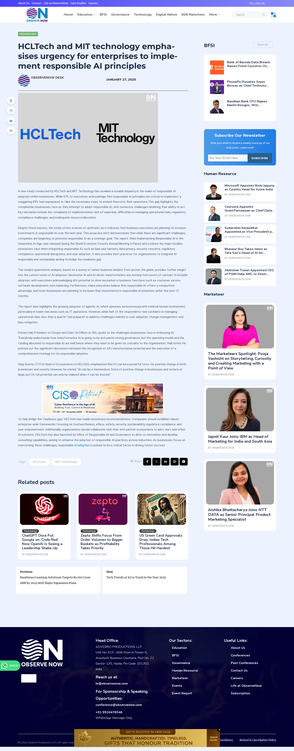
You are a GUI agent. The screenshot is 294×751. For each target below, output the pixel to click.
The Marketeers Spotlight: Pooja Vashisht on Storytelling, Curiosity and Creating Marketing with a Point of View (239, 361)
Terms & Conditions (220, 740)
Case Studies (78, 3)
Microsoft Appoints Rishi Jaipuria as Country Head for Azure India (249, 187)
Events (177, 686)
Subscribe (259, 158)
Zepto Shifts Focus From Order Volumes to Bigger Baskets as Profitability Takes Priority (102, 541)
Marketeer (180, 678)
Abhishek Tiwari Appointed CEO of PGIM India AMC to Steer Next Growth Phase (249, 274)
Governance (120, 14)
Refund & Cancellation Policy (258, 740)
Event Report (182, 693)
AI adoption (82, 445)
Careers (93, 3)
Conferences (240, 655)
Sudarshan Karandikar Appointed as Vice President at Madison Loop (249, 232)
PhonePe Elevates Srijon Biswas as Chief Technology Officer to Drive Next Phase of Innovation (248, 88)
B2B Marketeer (193, 14)
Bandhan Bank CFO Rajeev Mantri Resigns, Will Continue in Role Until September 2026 (247, 107)
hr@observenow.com (112, 683)
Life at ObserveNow (56, 3)
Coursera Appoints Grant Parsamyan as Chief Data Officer (248, 211)
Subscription (240, 693)
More (213, 14)
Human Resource (185, 670)
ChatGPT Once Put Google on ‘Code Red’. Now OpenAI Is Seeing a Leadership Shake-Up (42, 541)
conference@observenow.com (119, 705)
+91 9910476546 (109, 712)
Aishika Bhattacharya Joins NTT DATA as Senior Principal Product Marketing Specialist (239, 514)
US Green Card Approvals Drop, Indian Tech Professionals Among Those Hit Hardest (160, 541)
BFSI (103, 14)
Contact (37, 3)
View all (263, 45)
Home (68, 14)
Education (84, 14)
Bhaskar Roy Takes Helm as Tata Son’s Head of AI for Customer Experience (246, 253)
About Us (24, 3)
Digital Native (166, 14)
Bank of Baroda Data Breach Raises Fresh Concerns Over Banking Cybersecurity (248, 66)
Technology (143, 14)
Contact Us (239, 670)
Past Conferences (244, 663)
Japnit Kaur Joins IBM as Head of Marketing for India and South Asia (240, 439)
